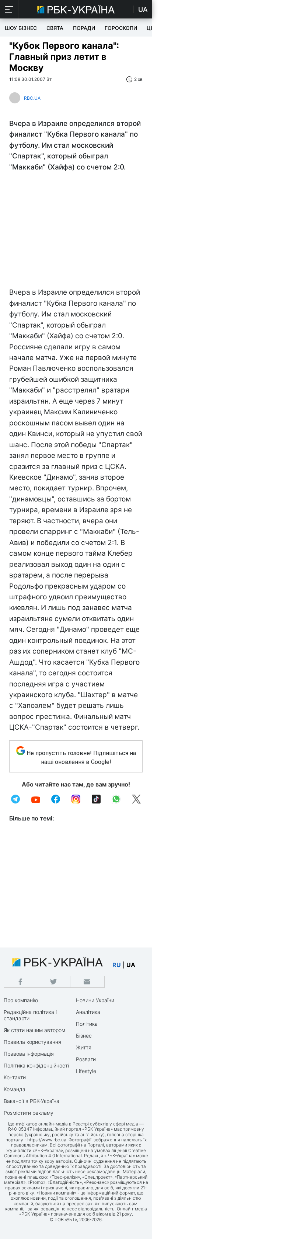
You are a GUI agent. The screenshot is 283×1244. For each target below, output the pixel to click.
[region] (76, 231)
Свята (54, 28)
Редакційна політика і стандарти (30, 1015)
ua (130, 965)
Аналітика (88, 1012)
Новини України (95, 1000)
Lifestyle (86, 1071)
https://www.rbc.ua (46, 1139)
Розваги (86, 1059)
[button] (9, 9)
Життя (83, 1047)
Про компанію (21, 1000)
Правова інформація (29, 1054)
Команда (14, 1089)
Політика (87, 1024)
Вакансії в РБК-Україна (31, 1101)
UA (143, 9)
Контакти (15, 1077)
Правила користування (32, 1042)
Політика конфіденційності (36, 1065)
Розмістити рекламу (28, 1113)
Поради (84, 28)
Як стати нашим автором (34, 1030)
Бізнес (84, 1035)
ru (116, 965)
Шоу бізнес (21, 28)
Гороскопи (121, 28)
